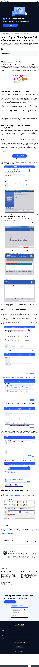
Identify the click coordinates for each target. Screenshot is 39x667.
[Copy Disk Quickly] (19, 364)
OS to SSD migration (22, 150)
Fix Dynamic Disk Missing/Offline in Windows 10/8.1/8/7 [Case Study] (9, 581)
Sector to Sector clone (5, 404)
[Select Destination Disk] (19, 390)
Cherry (9, 551)
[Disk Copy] (19, 337)
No (35, 541)
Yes (29, 541)
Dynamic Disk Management (6, 33)
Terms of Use (22, 651)
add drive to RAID (33, 530)
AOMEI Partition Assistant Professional (19, 146)
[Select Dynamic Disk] (19, 264)
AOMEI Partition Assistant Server (7, 533)
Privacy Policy (17, 651)
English (19, 646)
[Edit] (19, 447)
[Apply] (19, 475)
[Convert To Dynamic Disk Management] (19, 508)
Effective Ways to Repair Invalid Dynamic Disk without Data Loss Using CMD (29, 572)
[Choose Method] (19, 237)
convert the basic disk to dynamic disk (13, 495)
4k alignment (8, 432)
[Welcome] (19, 201)
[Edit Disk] (19, 418)
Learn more (25, 666)
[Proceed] (19, 291)
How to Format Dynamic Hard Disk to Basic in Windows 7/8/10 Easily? (9, 572)
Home (1, 33)
